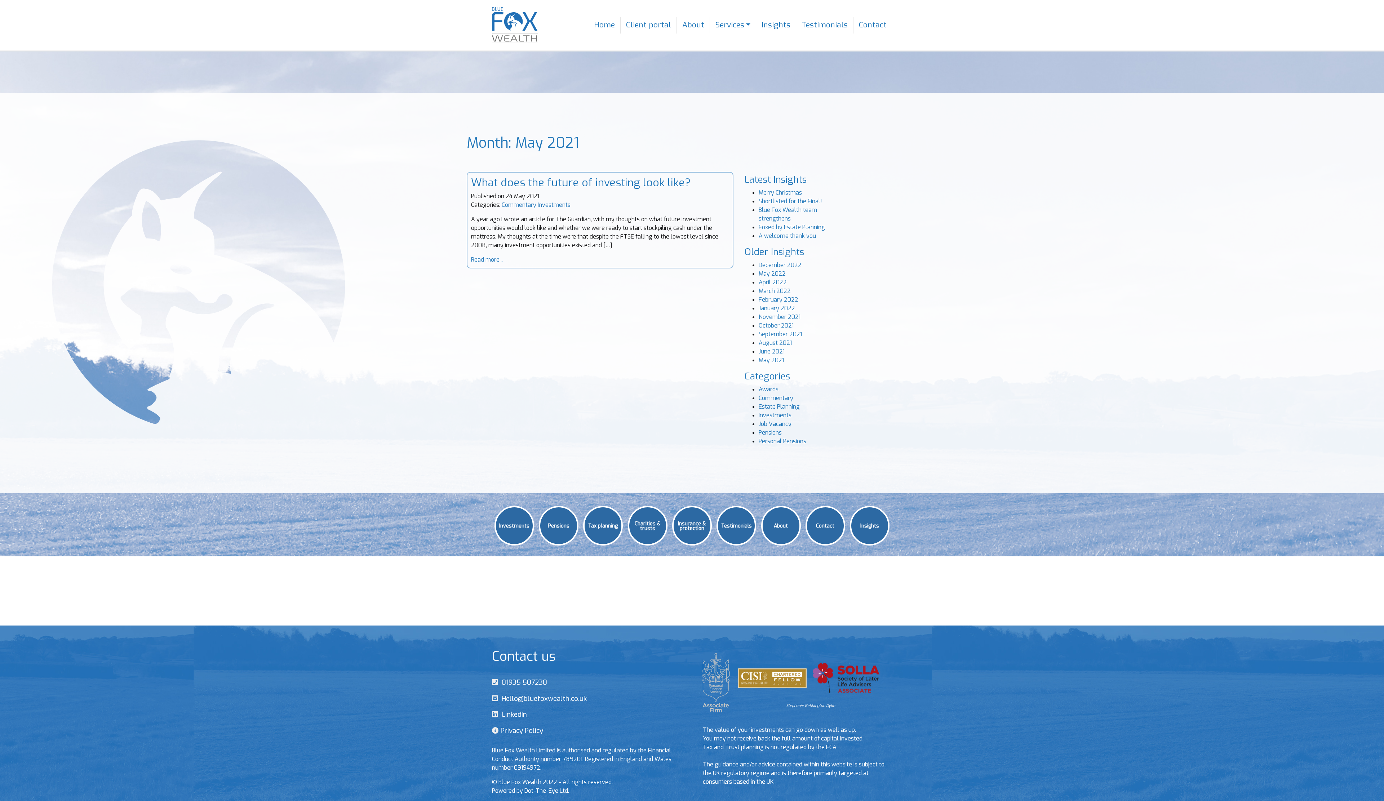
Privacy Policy (521, 730)
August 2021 (775, 343)
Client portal (648, 25)
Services (729, 25)
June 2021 (772, 351)
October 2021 (776, 325)
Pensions (770, 432)
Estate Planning (779, 406)
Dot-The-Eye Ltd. (546, 791)
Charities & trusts (647, 525)
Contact (873, 25)
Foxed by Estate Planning (792, 227)
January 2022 (777, 308)
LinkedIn (512, 714)
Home (604, 25)
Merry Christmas (780, 192)
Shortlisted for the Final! (790, 201)
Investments (554, 205)
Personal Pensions (782, 441)
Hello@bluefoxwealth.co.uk (542, 698)
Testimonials (825, 25)
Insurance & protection (692, 525)
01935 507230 (522, 682)
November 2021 (779, 317)
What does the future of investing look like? (581, 182)
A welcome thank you (787, 236)
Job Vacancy (775, 424)
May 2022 (772, 273)
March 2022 (775, 291)
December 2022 (780, 265)
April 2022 (773, 282)
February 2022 (778, 299)
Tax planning (603, 525)
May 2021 (771, 360)
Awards (768, 389)
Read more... (487, 259)
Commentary (519, 205)
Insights (776, 25)
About (693, 25)
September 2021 (780, 334)
